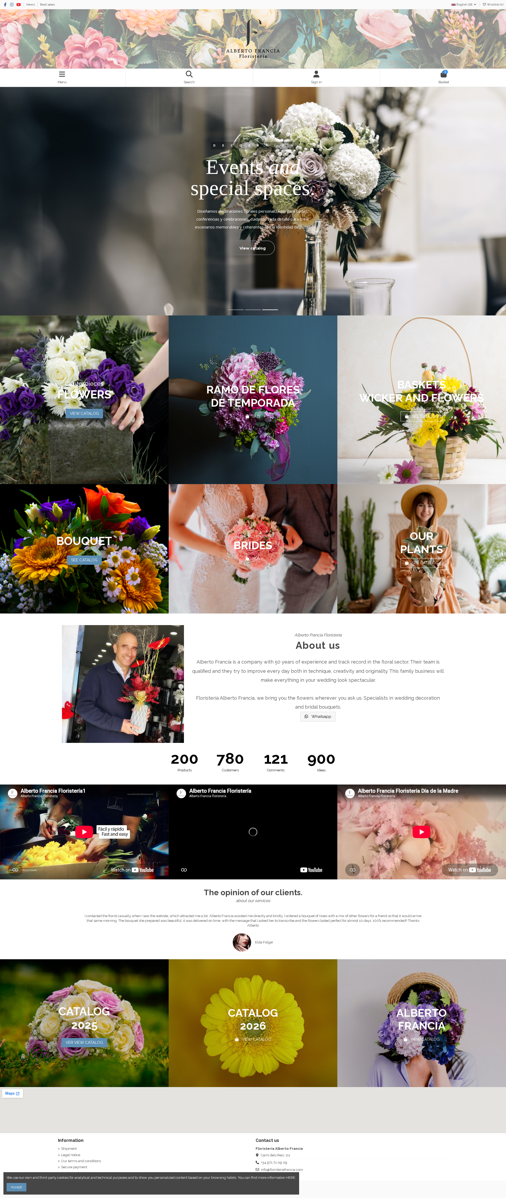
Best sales (47, 4)
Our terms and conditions (81, 1161)
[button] (63, 927)
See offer (163, 250)
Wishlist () (494, 4)
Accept (16, 1187)
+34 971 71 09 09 (274, 1163)
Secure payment (74, 1167)
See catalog (112, 248)
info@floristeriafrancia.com (282, 1170)
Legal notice (70, 1155)
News (31, 4)
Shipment (69, 1149)
